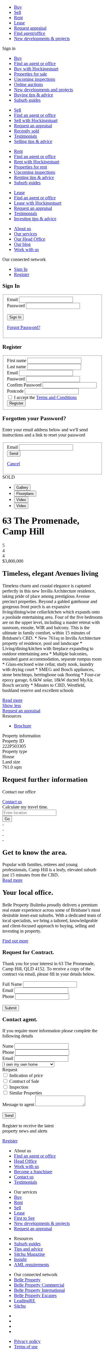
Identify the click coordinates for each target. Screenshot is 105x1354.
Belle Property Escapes (35, 1295)
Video (21, 500)
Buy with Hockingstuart (36, 68)
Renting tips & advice (34, 177)
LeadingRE (24, 1300)
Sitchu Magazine (29, 1254)
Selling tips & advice (33, 141)
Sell (17, 12)
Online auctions (28, 84)
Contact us (12, 801)
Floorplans (25, 493)
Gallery (22, 487)
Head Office (25, 1161)
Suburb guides (27, 100)
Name (7, 1046)
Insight (20, 1259)
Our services (25, 233)
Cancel (13, 463)
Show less (11, 705)
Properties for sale (30, 73)
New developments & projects (42, 38)
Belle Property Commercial (39, 1285)
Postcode (15, 391)
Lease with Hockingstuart (37, 203)
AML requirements (31, 1264)
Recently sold (26, 130)
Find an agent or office (35, 63)
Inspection (18, 1087)
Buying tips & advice (33, 94)
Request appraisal (30, 28)
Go (7, 819)
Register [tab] (21, 274)
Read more (12, 700)
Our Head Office (29, 239)
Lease (19, 22)
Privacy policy (27, 1341)
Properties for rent (30, 166)
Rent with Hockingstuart (36, 161)
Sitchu (20, 1305)
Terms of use (26, 1346)
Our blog (22, 244)
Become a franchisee (33, 1171)
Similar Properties (25, 1092)
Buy (18, 7)
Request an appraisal (33, 125)
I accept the (45, 397)
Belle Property (27, 1279)
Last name (16, 366)
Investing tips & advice (35, 218)
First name (16, 360)
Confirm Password (24, 384)
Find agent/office (29, 33)
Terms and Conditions (56, 397)
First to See (24, 1218)
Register (10, 1140)
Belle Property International (39, 1290)
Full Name (12, 984)
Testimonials (25, 136)
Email (12, 299)
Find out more (15, 940)
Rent (18, 17)
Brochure (22, 725)
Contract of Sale (24, 1081)
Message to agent (18, 1104)
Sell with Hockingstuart (35, 120)
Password (16, 305)
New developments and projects (43, 89)
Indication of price (26, 1075)
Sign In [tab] (20, 269)
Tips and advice (28, 1248)
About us (22, 228)
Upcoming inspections (34, 79)
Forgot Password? (23, 327)
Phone (8, 996)
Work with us (26, 249)
